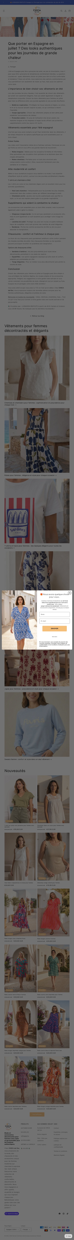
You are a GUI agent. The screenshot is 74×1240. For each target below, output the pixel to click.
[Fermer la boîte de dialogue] (69, 593)
